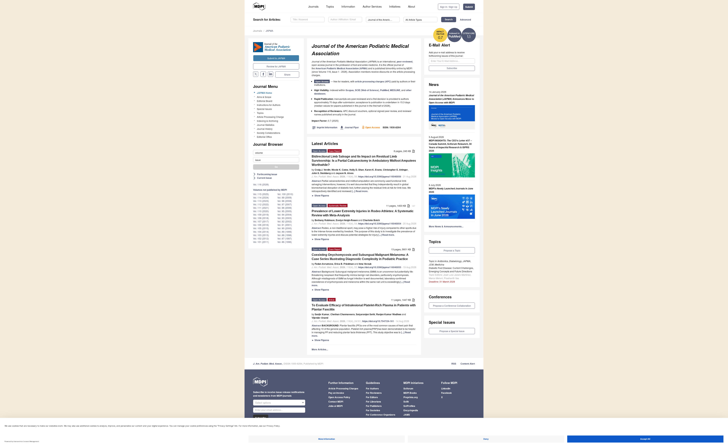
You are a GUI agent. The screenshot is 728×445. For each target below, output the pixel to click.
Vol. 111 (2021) (261, 207)
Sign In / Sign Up (448, 6)
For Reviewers (374, 393)
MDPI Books (410, 393)
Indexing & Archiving (267, 120)
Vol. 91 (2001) (284, 224)
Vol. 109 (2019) (261, 214)
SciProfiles (409, 406)
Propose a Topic (452, 250)
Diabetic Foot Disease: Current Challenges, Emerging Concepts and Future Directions (451, 269)
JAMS (406, 414)
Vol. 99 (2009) (284, 197)
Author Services (372, 6)
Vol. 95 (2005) (284, 211)
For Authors (372, 388)
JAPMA (269, 30)
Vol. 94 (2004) (284, 214)
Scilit (406, 401)
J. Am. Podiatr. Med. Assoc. (267, 363)
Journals (313, 6)
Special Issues (264, 108)
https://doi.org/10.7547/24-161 (378, 321)
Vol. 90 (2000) (284, 228)
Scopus (350, 90)
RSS (453, 363)
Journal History (264, 128)
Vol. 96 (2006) (284, 207)
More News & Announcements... (446, 226)
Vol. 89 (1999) (284, 231)
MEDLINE (395, 90)
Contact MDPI (335, 401)
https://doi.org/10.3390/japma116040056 (379, 176)
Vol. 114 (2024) (261, 197)
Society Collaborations (268, 132)
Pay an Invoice (336, 393)
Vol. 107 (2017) (261, 221)
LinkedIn (445, 388)
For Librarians (373, 401)
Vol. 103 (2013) (261, 235)
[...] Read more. (360, 191)
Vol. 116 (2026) (261, 184)
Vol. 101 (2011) (261, 241)
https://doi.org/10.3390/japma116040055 (379, 267)
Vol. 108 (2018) (261, 218)
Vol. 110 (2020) (261, 211)
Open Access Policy (339, 397)
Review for (276, 66)
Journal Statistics (265, 124)
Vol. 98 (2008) (284, 200)
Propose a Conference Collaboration (452, 305)
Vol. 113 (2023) (261, 200)
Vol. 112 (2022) (261, 204)
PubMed (384, 90)
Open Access (322, 81)
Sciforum (408, 388)
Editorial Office (264, 136)
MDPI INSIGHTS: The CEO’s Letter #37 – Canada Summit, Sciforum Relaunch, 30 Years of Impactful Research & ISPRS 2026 (450, 145)
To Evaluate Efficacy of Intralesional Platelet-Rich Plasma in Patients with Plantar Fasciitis (364, 307)
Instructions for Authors (268, 104)
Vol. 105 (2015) (261, 228)
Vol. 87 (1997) (284, 238)
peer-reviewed (404, 61)
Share (287, 74)
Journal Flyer (349, 127)
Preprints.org (410, 397)
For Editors (372, 397)
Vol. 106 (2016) (261, 224)
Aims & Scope (264, 96)
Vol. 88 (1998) (284, 235)
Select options (263, 402)
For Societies (373, 410)
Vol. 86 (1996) (284, 241)
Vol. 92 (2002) (284, 221)
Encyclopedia (410, 410)
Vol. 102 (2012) (261, 238)
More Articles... (320, 349)
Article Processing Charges (343, 388)
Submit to (276, 58)
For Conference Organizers (380, 414)
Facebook (446, 393)
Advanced (465, 19)
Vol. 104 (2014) (261, 231)
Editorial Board (264, 100)
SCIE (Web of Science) (367, 90)
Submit (469, 7)
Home (264, 93)
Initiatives (394, 6)
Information (348, 6)
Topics (330, 6)
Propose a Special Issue (451, 331)
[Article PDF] (413, 151)
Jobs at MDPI (335, 406)
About (411, 6)
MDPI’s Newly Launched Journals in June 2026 (451, 190)
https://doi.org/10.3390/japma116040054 (379, 223)
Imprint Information (325, 127)
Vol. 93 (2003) (284, 218)
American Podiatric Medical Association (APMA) (341, 68)
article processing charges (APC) (373, 81)
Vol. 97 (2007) (284, 204)
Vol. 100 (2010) (285, 194)
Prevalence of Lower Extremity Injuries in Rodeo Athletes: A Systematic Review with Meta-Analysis (362, 213)
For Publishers (374, 406)
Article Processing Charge (270, 116)
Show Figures (320, 195)
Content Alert (467, 363)
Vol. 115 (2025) (261, 194)
